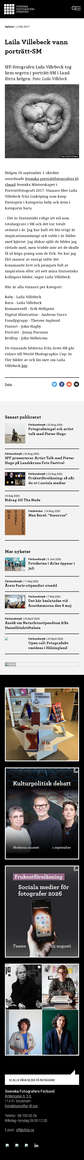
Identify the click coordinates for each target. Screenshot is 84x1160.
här (24, 366)
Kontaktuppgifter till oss (21, 1106)
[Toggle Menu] (78, 9)
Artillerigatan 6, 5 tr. (18, 1096)
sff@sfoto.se (25, 1130)
